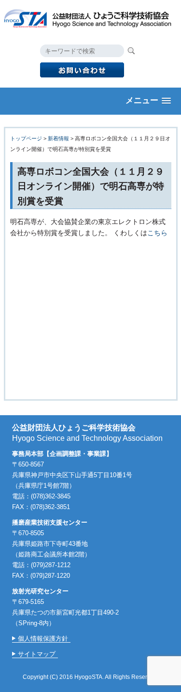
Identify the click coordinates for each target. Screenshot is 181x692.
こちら (157, 233)
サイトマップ (37, 654)
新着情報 (58, 138)
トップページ (26, 138)
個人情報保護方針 (43, 638)
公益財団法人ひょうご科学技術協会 (91, 17)
